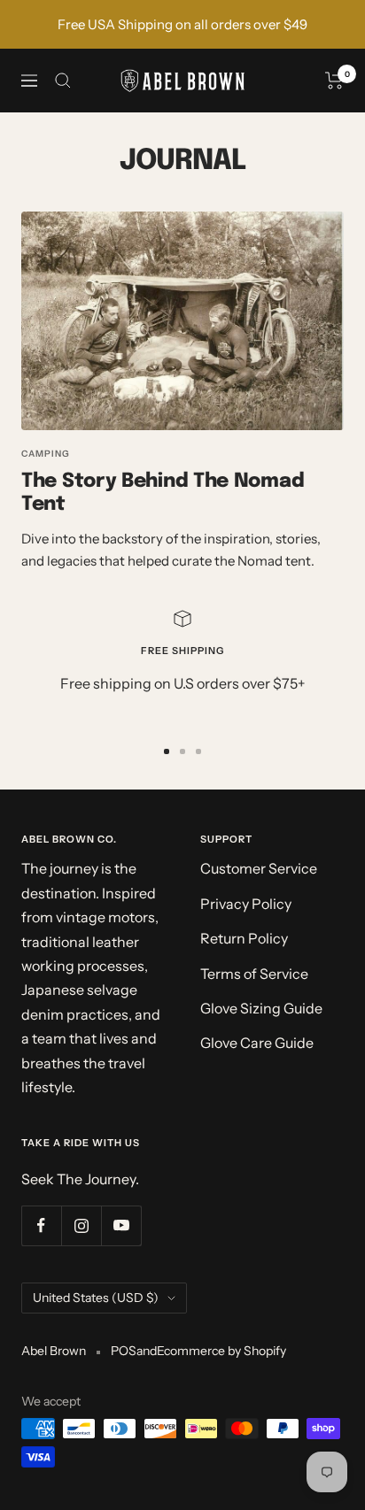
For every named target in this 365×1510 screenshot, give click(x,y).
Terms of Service (254, 973)
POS (123, 1351)
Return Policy (244, 938)
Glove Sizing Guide (261, 1008)
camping (45, 453)
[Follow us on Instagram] (81, 1225)
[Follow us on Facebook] (41, 1225)
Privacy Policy (245, 904)
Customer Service (258, 868)
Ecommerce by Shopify (221, 1351)
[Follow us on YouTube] (121, 1225)
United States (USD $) (96, 1298)
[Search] (63, 81)
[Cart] (334, 80)
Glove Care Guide (257, 1043)
